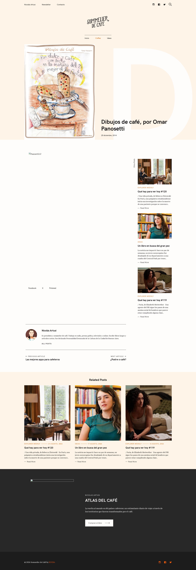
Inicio (87, 38)
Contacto (61, 4)
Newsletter (46, 4)
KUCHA (52, 562)
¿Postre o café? (118, 359)
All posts (47, 344)
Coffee (98, 38)
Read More (144, 208)
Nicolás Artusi (30, 4)
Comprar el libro (95, 523)
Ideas (109, 38)
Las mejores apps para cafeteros (43, 359)
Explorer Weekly (146, 187)
